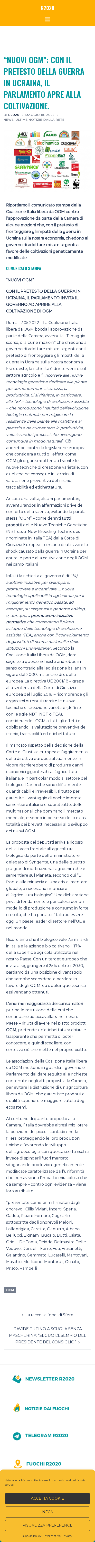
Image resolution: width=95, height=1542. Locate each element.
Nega (47, 1511)
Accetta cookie (47, 1498)
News (9, 119)
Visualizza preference (47, 1525)
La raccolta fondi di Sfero (49, 1315)
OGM (10, 1290)
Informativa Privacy (58, 1536)
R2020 (47, 8)
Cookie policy (32, 1536)
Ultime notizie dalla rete (40, 119)
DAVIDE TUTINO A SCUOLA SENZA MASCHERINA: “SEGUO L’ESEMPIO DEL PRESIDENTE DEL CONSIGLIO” (47, 1335)
